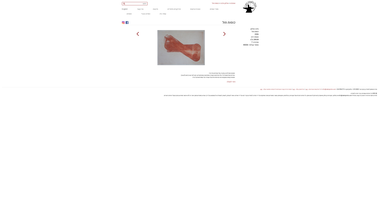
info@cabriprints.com (329, 89)
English (125, 9)
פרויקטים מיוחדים (174, 9)
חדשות (155, 9)
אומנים (232, 3)
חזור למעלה (231, 81)
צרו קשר (140, 9)
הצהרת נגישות (195, 9)
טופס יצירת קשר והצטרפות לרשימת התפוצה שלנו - (275, 89)
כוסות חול (215, 3)
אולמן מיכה (225, 3)
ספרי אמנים (214, 9)
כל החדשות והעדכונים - (313, 89)
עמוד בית (163, 14)
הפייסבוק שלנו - (298, 89)
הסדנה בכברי (145, 14)
